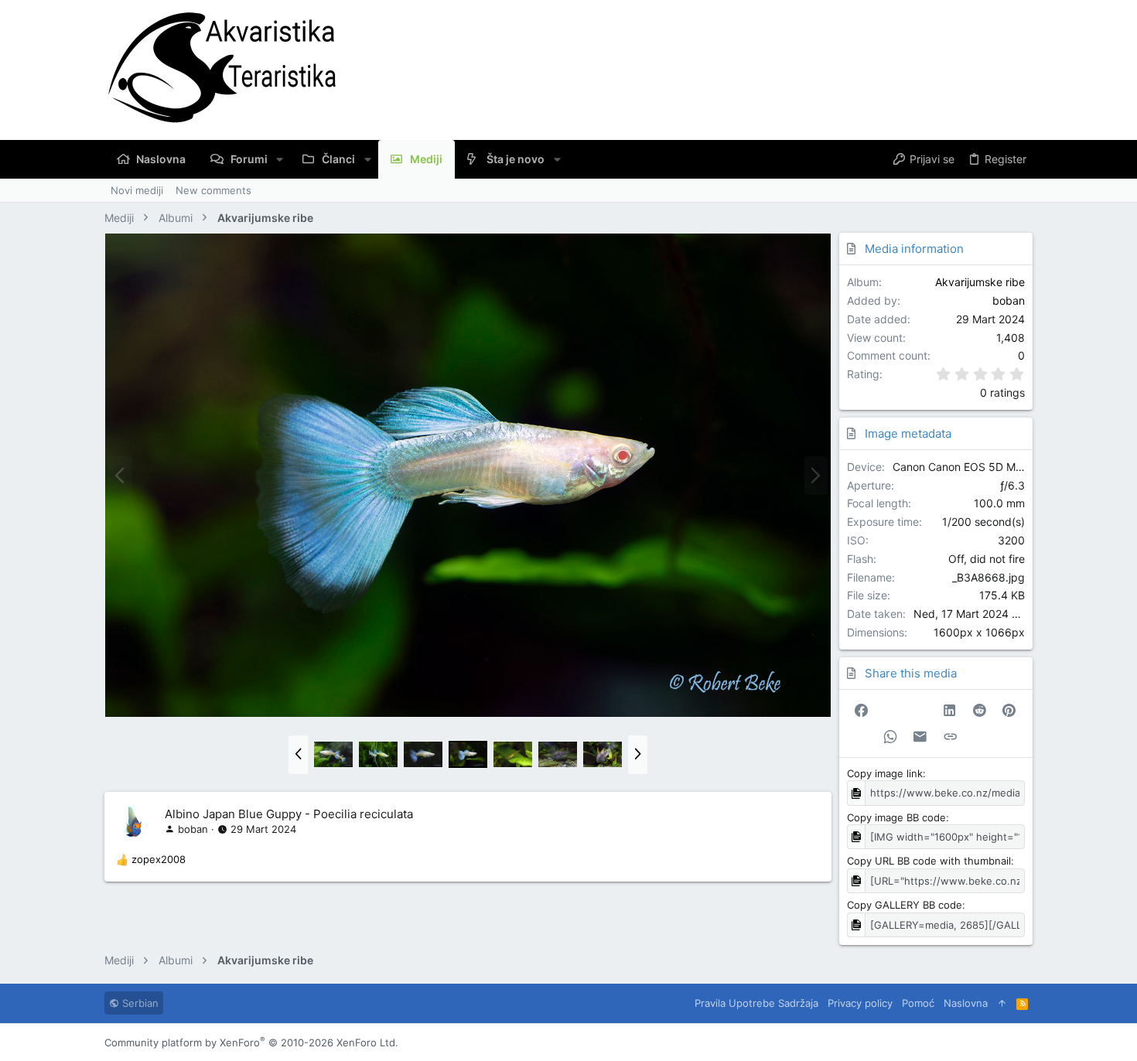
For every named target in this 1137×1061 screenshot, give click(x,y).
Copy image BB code (896, 817)
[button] (279, 159)
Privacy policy (860, 1003)
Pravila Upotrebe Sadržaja (756, 1003)
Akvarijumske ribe (980, 281)
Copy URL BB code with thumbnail (929, 861)
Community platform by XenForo (251, 1042)
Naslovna (966, 1003)
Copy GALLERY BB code (904, 905)
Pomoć (918, 1003)
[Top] (1002, 1003)
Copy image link (885, 773)
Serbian (139, 1003)
